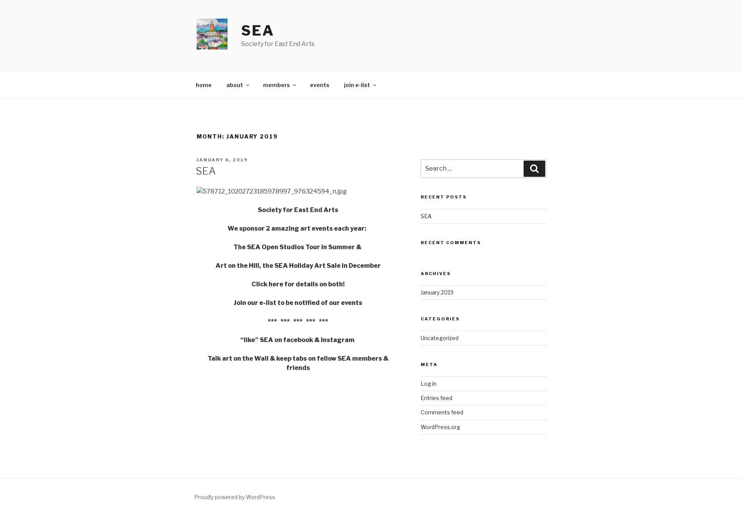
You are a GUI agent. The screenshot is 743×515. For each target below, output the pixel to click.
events (319, 85)
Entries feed (436, 398)
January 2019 (437, 292)
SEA (257, 30)
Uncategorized (440, 338)
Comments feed (442, 412)
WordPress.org (440, 427)
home (204, 85)
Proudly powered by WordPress (234, 497)
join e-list (357, 85)
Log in (429, 383)
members (276, 85)
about (234, 85)
